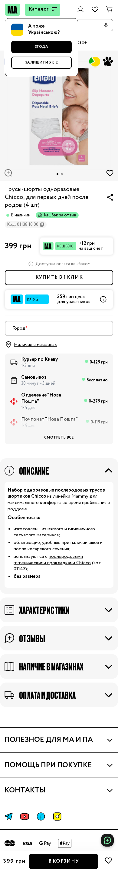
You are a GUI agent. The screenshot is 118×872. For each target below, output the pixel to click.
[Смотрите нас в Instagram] (57, 816)
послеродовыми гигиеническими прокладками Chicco (52, 559)
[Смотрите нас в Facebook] (40, 816)
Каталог (39, 9)
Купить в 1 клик (59, 277)
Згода (41, 46)
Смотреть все (59, 437)
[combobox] (59, 328)
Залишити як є (41, 62)
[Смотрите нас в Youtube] (24, 816)
